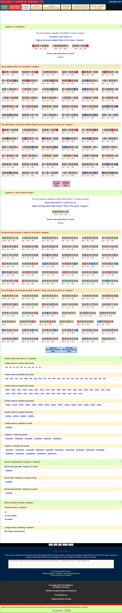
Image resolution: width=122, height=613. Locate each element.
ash (11, 378)
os (25, 367)
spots (80, 405)
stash (92, 405)
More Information (57, 610)
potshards (90, 450)
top (104, 378)
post (103, 390)
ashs (8, 390)
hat (35, 378)
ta (36, 367)
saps (8, 393)
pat (68, 378)
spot (59, 393)
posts (47, 405)
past (80, 390)
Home (51, 545)
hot (44, 378)
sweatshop (41, 453)
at (14, 367)
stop (64, 393)
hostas (8, 416)
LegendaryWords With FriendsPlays (53, 349)
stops (99, 405)
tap (100, 378)
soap (31, 393)
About (55, 545)
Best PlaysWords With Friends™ (81, 7)
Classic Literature (6, 2)
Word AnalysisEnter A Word (15, 7)
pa (29, 367)
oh (21, 367)
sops (37, 393)
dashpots (9, 438)
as (10, 367)
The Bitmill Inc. (61, 595)
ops (58, 378)
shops (53, 405)
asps (13, 390)
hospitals (49, 450)
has (30, 378)
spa (95, 378)
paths (40, 405)
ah (7, 367)
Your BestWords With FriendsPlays (69, 349)
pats (91, 390)
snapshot (38, 438)
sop (86, 378)
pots (108, 390)
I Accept (67, 610)
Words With (66, 7)
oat (49, 378)
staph (86, 405)
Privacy (65, 545)
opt (63, 378)
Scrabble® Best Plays (51, 7)
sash (13, 393)
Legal (60, 545)
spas (48, 393)
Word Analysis (33, 2)
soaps (66, 405)
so (33, 367)
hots (53, 390)
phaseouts (70, 450)
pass (75, 390)
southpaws (30, 453)
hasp (31, 390)
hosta (15, 405)
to (40, 367)
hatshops (19, 438)
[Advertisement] (61, 17)
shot (25, 393)
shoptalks (100, 450)
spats (73, 405)
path (86, 390)
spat (53, 393)
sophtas (9, 427)
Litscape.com (115, 2)
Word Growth (36, 7)
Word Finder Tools (21, 2)
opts (69, 390)
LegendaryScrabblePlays (65, 183)
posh (97, 390)
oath (58, 390)
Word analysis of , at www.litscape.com (61, 573)
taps (69, 393)
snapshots (20, 453)
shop (19, 393)
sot (90, 378)
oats (64, 390)
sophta (31, 416)
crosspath (30, 450)
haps (25, 390)
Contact (71, 545)
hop (40, 378)
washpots (57, 438)
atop (19, 390)
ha (18, 367)
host (47, 390)
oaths (27, 405)
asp (16, 378)
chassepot (19, 450)
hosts (21, 405)
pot (72, 378)
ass (21, 378)
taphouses (52, 453)
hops (42, 390)
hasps (8, 405)
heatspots (40, 450)
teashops (47, 438)
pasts (34, 405)
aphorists (9, 450)
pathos (16, 416)
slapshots (10, 453)
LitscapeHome (4, 7)
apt (7, 378)
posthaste (80, 450)
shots (60, 405)
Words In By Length (97, 7)
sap (77, 378)
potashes (28, 438)
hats (36, 390)
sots (42, 393)
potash (23, 416)
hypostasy (59, 450)
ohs (53, 378)
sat (81, 378)
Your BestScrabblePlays (56, 183)
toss (80, 393)
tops (75, 393)
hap (26, 378)
